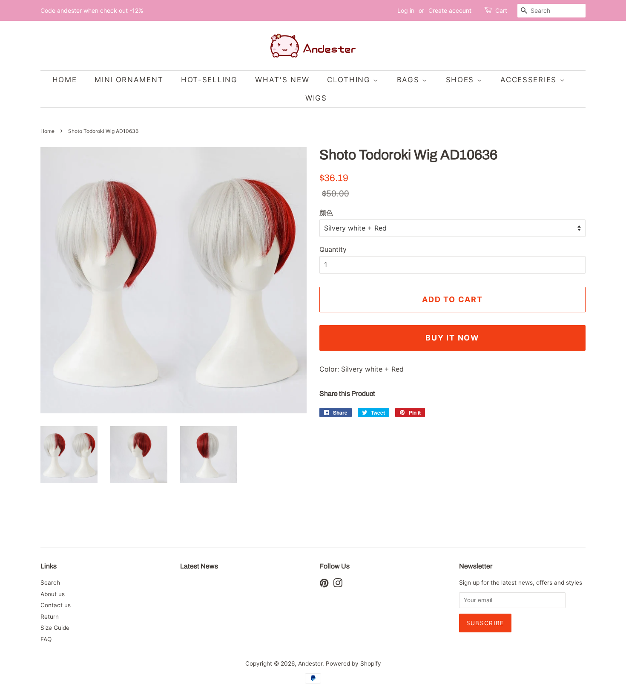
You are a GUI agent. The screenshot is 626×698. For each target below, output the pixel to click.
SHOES (461, 79)
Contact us (55, 605)
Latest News (199, 566)
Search (50, 582)
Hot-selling (209, 79)
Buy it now (452, 337)
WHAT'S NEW (282, 79)
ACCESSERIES (529, 79)
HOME (64, 79)
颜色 (326, 212)
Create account (449, 10)
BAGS (409, 79)
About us (52, 594)
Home (47, 131)
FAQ (46, 639)
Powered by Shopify (353, 663)
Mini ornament (129, 79)
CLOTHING (350, 79)
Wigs (316, 98)
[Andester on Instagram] (337, 584)
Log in (405, 10)
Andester (310, 663)
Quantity (333, 249)
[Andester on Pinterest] (324, 584)
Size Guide (54, 627)
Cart (501, 10)
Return (49, 616)
